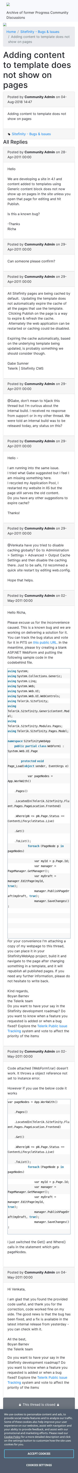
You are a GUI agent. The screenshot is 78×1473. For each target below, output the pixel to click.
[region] (39, 1441)
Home (11, 32)
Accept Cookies (39, 1454)
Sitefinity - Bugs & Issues (39, 32)
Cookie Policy (12, 1437)
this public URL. (45, 642)
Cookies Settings (39, 1465)
